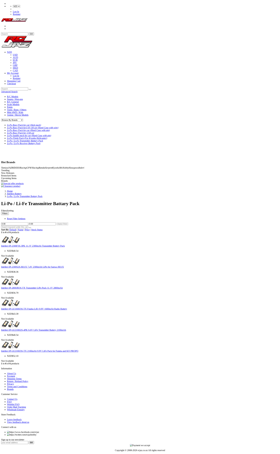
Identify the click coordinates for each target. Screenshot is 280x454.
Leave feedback (14, 419)
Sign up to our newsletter (12, 439)
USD (15, 55)
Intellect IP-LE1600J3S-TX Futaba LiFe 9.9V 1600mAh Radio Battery (34, 309)
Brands (10, 389)
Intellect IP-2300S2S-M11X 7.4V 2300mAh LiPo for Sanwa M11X (32, 267)
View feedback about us (18, 422)
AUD (15, 57)
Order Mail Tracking (16, 407)
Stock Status (37, 229)
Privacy (10, 384)
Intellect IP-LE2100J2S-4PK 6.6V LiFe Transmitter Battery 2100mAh (33, 330)
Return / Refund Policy (17, 381)
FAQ (9, 401)
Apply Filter (62, 224)
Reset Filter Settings (16, 218)
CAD (15, 70)
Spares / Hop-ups (15, 99)
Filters (5, 213)
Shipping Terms (14, 378)
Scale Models (13, 104)
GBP (15, 65)
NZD (9, 52)
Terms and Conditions (17, 386)
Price (27, 229)
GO (31, 34)
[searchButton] (30, 89)
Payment (11, 376)
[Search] (30, 227)
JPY (15, 62)
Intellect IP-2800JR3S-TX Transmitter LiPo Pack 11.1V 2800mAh (32, 288)
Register (16, 14)
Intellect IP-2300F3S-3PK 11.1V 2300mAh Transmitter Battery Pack (33, 246)
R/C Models (12, 96)
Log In (16, 11)
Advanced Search (9, 91)
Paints (10, 107)
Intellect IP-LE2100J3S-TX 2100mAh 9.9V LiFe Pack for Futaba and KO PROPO (39, 351)
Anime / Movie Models (17, 115)
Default (12, 229)
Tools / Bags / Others (16, 109)
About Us (11, 373)
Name (20, 229)
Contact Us (12, 399)
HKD (15, 68)
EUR (15, 60)
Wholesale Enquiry (16, 409)
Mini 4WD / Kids (15, 112)
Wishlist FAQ (13, 404)
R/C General (13, 102)
